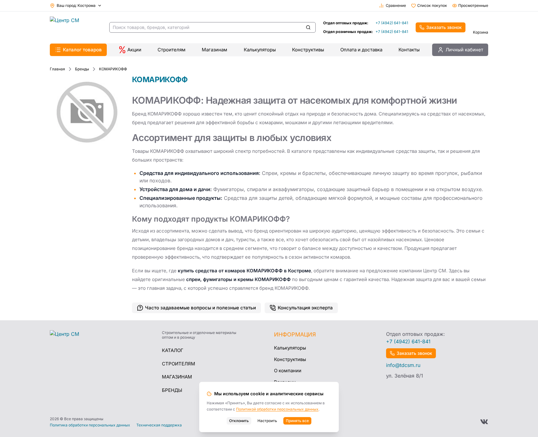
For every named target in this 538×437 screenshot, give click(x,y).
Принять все (297, 420)
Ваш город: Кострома (76, 5)
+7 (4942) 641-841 (391, 23)
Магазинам (214, 50)
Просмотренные (473, 5)
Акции (134, 50)
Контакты (409, 50)
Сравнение (396, 5)
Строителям (172, 50)
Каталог (172, 350)
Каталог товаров (82, 50)
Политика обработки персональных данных (90, 425)
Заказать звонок (444, 27)
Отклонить (239, 420)
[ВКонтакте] (484, 422)
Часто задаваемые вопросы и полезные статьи (200, 308)
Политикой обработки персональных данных (277, 409)
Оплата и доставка (361, 50)
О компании (287, 371)
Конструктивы (308, 50)
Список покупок (432, 5)
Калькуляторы (260, 50)
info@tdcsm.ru (403, 365)
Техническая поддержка (159, 425)
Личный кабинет (464, 50)
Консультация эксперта (305, 308)
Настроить (267, 420)
